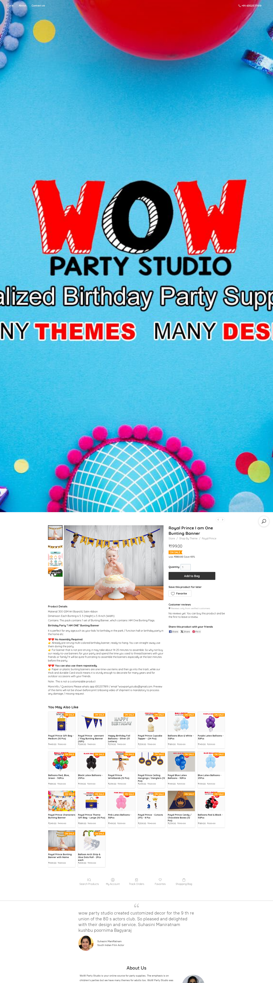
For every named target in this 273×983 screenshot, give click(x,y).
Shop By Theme (188, 538)
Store (9, 5)
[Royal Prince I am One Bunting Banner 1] (55, 545)
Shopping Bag (184, 884)
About (22, 5)
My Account (113, 884)
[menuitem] (218, 519)
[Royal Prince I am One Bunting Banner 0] (55, 532)
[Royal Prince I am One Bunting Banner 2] (55, 559)
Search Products (89, 884)
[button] (180, 593)
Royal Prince (209, 538)
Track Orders (136, 884)
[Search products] (264, 521)
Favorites (160, 884)
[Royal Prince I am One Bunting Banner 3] (55, 572)
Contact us (38, 5)
